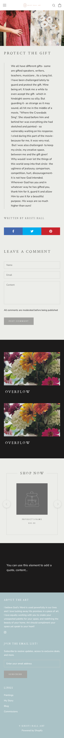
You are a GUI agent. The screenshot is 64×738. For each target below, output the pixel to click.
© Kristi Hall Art (32, 726)
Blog (6, 706)
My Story (8, 700)
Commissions (11, 711)
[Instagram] (5, 632)
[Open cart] (59, 5)
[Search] (53, 5)
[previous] (6, 504)
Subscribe (15, 674)
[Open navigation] (4, 5)
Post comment (19, 321)
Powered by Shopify (32, 730)
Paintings (8, 695)
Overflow (17, 391)
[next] (57, 504)
